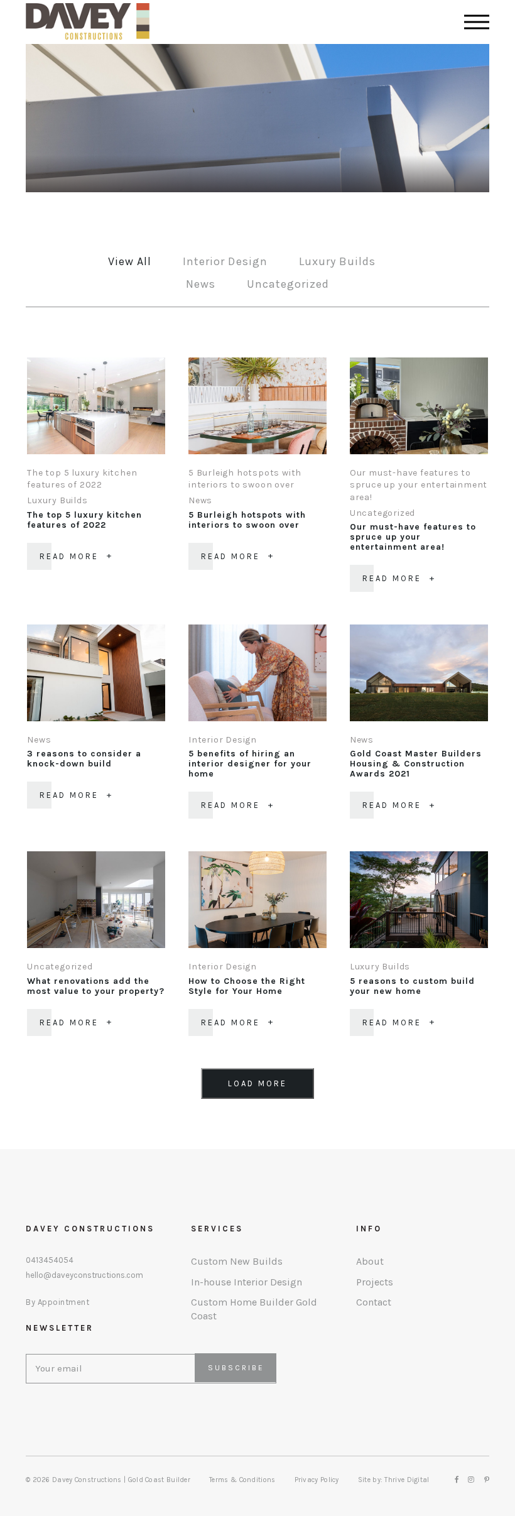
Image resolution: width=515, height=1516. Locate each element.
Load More (257, 1083)
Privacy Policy (317, 1480)
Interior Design (225, 261)
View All (129, 261)
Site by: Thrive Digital (394, 1479)
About (370, 1261)
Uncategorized (288, 284)
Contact (373, 1302)
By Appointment (57, 1302)
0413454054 (49, 1260)
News (200, 284)
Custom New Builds (237, 1261)
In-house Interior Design (246, 1282)
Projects (374, 1282)
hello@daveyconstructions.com (84, 1275)
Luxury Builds (337, 261)
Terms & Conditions (242, 1480)
